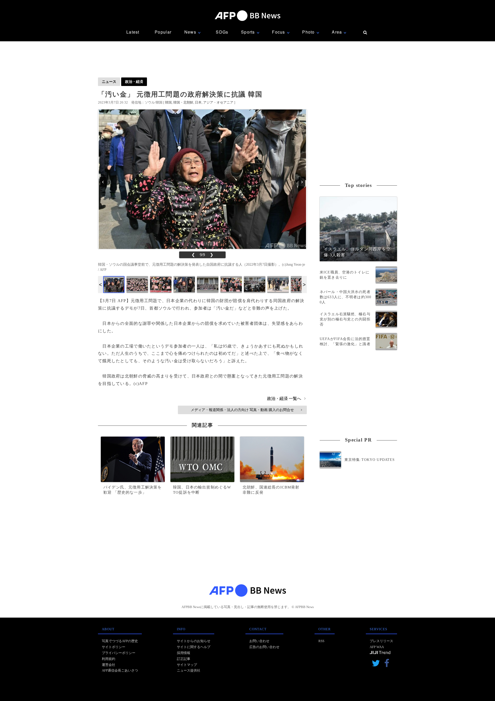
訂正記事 (183, 659)
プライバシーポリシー (118, 653)
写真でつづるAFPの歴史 (120, 641)
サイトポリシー (113, 647)
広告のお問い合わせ (264, 647)
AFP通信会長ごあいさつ (120, 670)
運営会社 (108, 665)
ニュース (109, 82)
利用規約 (108, 659)
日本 (198, 102)
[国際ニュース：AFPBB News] (247, 15)
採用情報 (183, 653)
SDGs (222, 32)
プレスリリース (381, 641)
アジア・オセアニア (218, 102)
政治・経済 (134, 82)
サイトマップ (187, 665)
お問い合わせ (259, 641)
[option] (114, 284)
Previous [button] (100, 284)
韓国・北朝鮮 (183, 102)
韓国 (168, 102)
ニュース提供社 (188, 670)
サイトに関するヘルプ (193, 647)
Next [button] (304, 284)
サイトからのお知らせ (193, 641)
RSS (321, 641)
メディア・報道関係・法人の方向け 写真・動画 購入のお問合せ (246, 410)
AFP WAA (377, 647)
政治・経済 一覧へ (286, 398)
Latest (132, 32)
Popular (163, 32)
